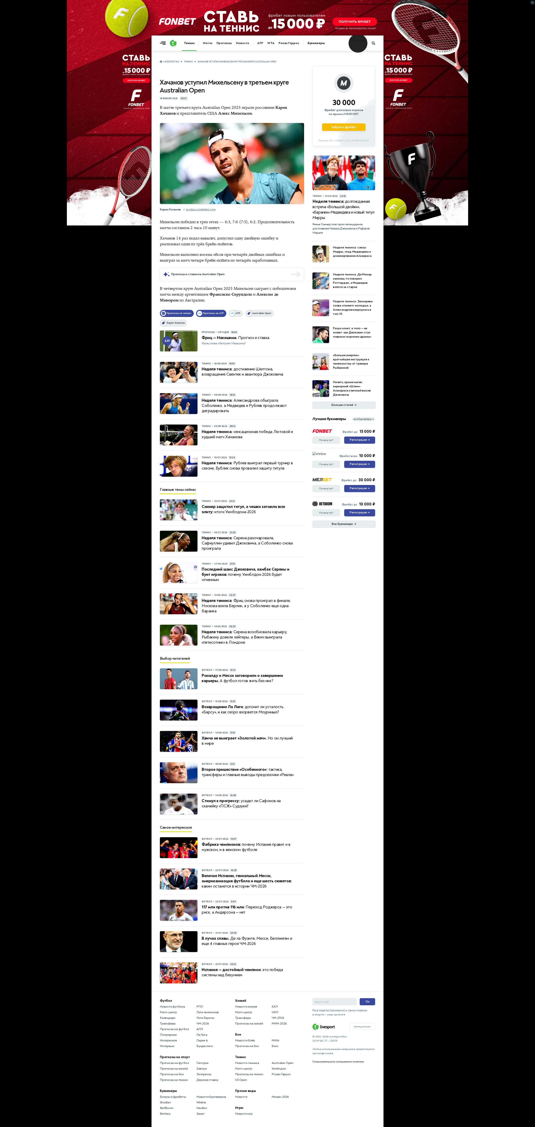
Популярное (168, 1035)
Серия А (202, 1040)
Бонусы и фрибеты (173, 1097)
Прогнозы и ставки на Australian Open (198, 274)
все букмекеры (364, 419)
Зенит (200, 1114)
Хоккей (240, 1001)
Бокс (275, 1046)
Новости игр (244, 1114)
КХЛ (275, 1007)
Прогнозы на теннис (174, 1080)
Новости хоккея (246, 1007)
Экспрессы (203, 1074)
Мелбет (202, 1108)
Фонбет (165, 1102)
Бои (238, 1034)
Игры (239, 1108)
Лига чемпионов (207, 1012)
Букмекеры (316, 43)
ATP (260, 43)
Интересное (168, 1040)
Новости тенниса (247, 1063)
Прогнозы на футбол (174, 1029)
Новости (242, 43)
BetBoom (166, 1108)
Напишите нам (362, 1026)
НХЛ (275, 1012)
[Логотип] (173, 43)
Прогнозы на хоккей (174, 1069)
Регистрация (359, 440)
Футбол (166, 1001)
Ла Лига (201, 1035)
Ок (367, 1001)
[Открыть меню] (164, 43)
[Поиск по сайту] (375, 43)
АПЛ (199, 1029)
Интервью (167, 1046)
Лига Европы (205, 1018)
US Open (241, 1080)
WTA (270, 43)
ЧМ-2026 (202, 1024)
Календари (167, 1018)
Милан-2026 (280, 1097)
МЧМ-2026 (279, 1024)
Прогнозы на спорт (175, 1057)
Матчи (207, 43)
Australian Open (282, 1063)
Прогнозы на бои (172, 1074)
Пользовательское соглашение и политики (338, 1061)
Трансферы (168, 1024)
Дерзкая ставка (207, 1080)
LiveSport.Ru (171, 61)
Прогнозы (224, 43)
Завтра (201, 1069)
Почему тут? (326, 440)
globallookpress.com (200, 209)
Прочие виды (245, 1091)
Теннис (189, 43)
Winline (201, 1102)
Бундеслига (204, 1046)
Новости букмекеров (211, 1097)
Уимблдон (279, 1069)
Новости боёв (245, 1040)
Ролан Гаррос (289, 43)
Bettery (165, 1114)
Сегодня (202, 1063)
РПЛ (199, 1007)
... (367, 49)
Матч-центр (168, 1012)
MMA (275, 1040)
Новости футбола (172, 1007)
